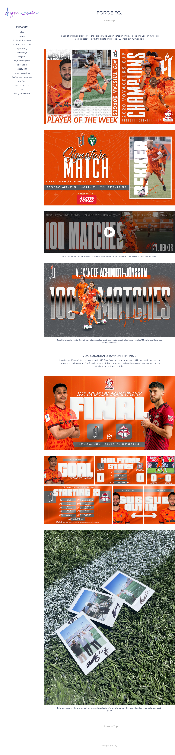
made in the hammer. (22, 44)
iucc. (22, 89)
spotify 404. (22, 69)
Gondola (139, 39)
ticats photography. (22, 40)
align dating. (22, 48)
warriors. (22, 81)
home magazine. (22, 73)
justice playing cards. (22, 77)
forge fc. (22, 57)
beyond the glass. (22, 61)
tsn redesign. (22, 52)
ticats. (22, 36)
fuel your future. (22, 85)
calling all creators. (22, 93)
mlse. (22, 32)
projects (22, 27)
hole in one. (22, 65)
